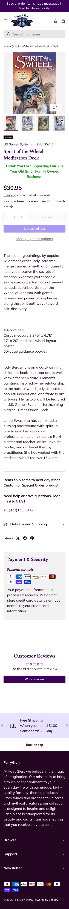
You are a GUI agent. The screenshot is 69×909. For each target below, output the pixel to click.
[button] (63, 21)
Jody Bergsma (15, 367)
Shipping (10, 195)
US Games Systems (18, 144)
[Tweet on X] (17, 538)
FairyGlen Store (22, 899)
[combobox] (34, 34)
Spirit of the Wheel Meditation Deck (37, 46)
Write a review (34, 679)
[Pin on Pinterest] (32, 538)
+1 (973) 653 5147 (19, 510)
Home (7, 46)
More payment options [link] (34, 238)
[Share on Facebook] (24, 538)
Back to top (34, 745)
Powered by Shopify (45, 899)
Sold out (47, 217)
